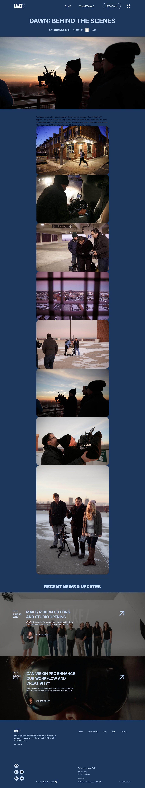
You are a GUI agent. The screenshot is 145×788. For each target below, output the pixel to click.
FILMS (68, 6)
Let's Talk (111, 6)
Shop (113, 731)
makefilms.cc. (21, 740)
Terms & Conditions (125, 782)
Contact (123, 731)
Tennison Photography (70, 125)
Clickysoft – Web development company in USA (56, 782)
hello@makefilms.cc (84, 774)
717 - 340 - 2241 (82, 772)
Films (104, 731)
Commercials (86, 6)
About (81, 731)
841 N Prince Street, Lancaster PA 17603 (89, 782)
